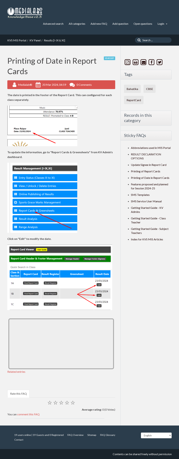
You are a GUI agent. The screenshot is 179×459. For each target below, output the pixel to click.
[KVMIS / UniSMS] (24, 13)
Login (161, 23)
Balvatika (132, 88)
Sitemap (91, 434)
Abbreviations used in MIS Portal (151, 147)
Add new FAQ (99, 23)
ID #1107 (109, 58)
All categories (77, 23)
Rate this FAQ (18, 393)
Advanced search (53, 23)
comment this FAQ (28, 414)
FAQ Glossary (107, 434)
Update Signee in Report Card (148, 164)
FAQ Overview (75, 434)
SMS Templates (140, 194)
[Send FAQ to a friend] (144, 62)
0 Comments (84, 84)
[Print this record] (136, 62)
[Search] (138, 40)
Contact (18, 439)
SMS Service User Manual (146, 201)
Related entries (16, 371)
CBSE (149, 88)
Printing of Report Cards (145, 171)
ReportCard (134, 100)
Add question (120, 23)
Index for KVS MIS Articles (147, 239)
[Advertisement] (61, 343)
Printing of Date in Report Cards (150, 177)
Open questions (143, 23)
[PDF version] (128, 62)
